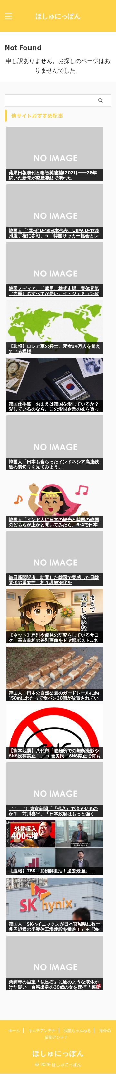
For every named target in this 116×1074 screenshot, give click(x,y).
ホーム (14, 1030)
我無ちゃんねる (77, 1030)
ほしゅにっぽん (58, 16)
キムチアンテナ (41, 1030)
